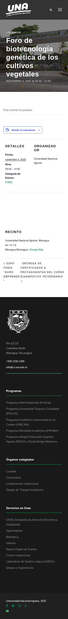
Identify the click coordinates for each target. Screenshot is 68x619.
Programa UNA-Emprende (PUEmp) (28, 402)
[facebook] (7, 606)
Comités (11, 471)
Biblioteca (12, 536)
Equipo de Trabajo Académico (24, 489)
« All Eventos (13, 32)
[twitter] (13, 606)
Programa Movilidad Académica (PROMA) (32, 430)
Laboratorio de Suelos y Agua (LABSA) (30, 561)
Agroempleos (14, 530)
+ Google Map (35, 249)
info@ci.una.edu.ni (16, 367)
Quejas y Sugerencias (19, 567)
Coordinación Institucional (22, 483)
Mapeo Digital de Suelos (21, 549)
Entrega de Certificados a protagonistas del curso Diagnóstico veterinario (42, 270)
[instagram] (19, 606)
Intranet (10, 543)
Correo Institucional (18, 555)
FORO (8, 182)
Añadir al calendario (23, 130)
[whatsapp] (25, 606)
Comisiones (13, 477)
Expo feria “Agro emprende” (11, 272)
